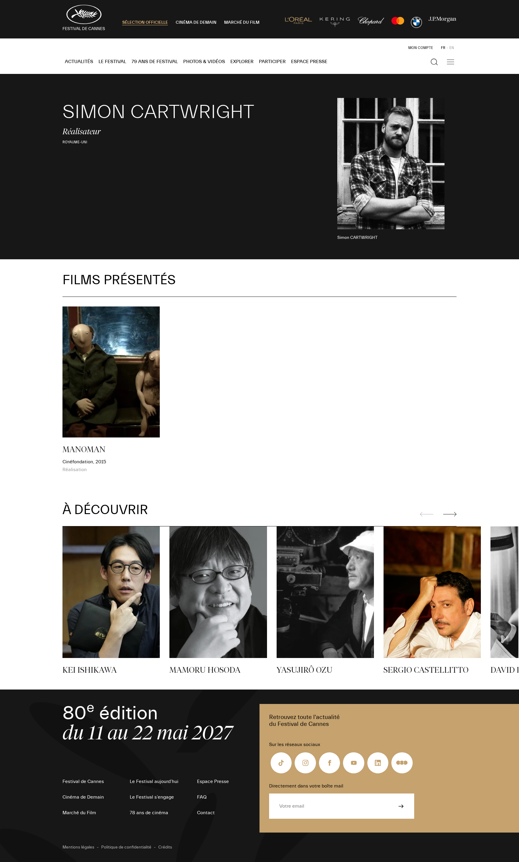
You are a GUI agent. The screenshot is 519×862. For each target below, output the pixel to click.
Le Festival (112, 61)
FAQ (202, 797)
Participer (272, 61)
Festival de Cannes (83, 781)
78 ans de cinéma (149, 812)
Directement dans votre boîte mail (306, 786)
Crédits (165, 847)
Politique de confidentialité (126, 847)
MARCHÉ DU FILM (242, 22)
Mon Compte (420, 48)
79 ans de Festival (155, 61)
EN (451, 48)
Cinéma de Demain (83, 797)
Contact (206, 812)
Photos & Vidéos (204, 61)
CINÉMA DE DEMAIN (196, 22)
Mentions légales (78, 847)
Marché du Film (79, 812)
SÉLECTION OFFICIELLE (145, 22)
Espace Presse (309, 61)
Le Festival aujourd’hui (154, 781)
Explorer (241, 61)
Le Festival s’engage (152, 797)
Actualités (79, 61)
